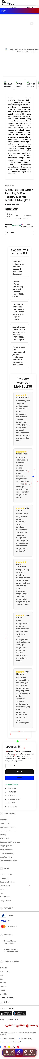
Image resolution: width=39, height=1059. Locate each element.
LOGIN (19, 778)
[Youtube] (10, 1047)
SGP (1, 975)
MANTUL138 (9, 185)
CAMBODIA (4, 986)
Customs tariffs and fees (10, 842)
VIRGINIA (3, 994)
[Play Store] (19, 1014)
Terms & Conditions (9, 1039)
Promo (6, 1054)
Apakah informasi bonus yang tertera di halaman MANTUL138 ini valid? (18, 289)
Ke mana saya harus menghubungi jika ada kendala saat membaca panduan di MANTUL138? (18, 356)
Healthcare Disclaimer (9, 861)
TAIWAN (3, 983)
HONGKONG (4, 972)
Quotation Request (7, 827)
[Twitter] (15, 1047)
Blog (2, 889)
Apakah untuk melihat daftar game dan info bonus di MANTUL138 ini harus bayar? (18, 333)
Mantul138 (20, 114)
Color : (10, 233)
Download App (6, 874)
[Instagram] (6, 1047)
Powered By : (8, 225)
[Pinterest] (19, 1047)
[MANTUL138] (10, 4)
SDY (1, 979)
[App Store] (6, 1014)
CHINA (2, 990)
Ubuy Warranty (6, 857)
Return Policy (5, 886)
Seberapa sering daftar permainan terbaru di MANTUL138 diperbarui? (18, 267)
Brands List (4, 878)
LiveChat (31, 1054)
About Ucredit (5, 897)
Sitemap (3, 835)
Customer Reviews (7, 882)
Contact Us (4, 823)
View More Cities (6, 998)
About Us (3, 820)
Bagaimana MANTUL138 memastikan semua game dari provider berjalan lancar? (18, 312)
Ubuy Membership (7, 853)
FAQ (1, 893)
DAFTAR (19, 772)
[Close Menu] (2, 4)
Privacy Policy (26, 1039)
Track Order (5, 838)
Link (25, 1054)
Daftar (19, 1054)
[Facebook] (1, 1047)
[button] (31, 23)
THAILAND (3, 968)
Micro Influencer (6, 849)
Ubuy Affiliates (5, 901)
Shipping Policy (6, 846)
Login (12, 1054)
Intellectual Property (8, 831)
